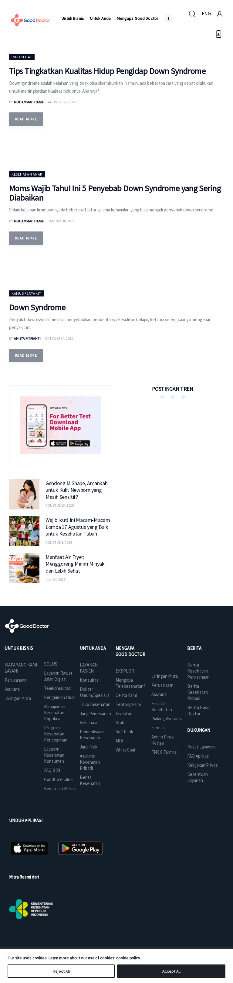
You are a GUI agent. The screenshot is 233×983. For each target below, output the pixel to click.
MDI (119, 741)
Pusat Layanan (201, 747)
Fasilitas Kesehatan (161, 706)
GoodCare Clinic (58, 779)
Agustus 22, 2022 (62, 102)
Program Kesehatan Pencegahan (55, 734)
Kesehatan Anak (27, 174)
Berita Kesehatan (90, 780)
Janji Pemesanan (95, 713)
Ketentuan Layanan (197, 777)
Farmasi (158, 728)
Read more (26, 119)
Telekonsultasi (57, 688)
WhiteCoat (126, 750)
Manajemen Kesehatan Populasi (54, 712)
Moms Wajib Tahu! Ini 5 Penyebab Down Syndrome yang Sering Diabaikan (115, 193)
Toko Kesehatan (95, 704)
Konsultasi (90, 680)
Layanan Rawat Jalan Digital (58, 676)
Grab (120, 722)
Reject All (61, 971)
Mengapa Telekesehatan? (130, 683)
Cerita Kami (126, 695)
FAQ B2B (52, 770)
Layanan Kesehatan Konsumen (54, 755)
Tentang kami (128, 704)
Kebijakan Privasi (202, 765)
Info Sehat (22, 57)
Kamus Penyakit (26, 293)
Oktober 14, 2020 (59, 338)
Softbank (124, 732)
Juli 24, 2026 (56, 579)
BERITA (194, 648)
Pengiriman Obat (59, 697)
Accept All (171, 971)
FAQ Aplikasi (198, 756)
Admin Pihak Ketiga (162, 740)
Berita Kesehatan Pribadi (197, 692)
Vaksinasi (88, 722)
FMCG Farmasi (164, 752)
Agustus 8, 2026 (59, 542)
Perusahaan (16, 680)
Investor (123, 713)
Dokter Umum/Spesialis (95, 692)
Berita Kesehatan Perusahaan (198, 671)
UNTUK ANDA (93, 648)
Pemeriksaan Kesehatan (92, 735)
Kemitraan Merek (60, 788)
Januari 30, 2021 (61, 221)
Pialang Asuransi (166, 718)
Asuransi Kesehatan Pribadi (90, 762)
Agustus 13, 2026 (60, 505)
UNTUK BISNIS (19, 648)
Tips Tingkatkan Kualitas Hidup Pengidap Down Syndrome (107, 70)
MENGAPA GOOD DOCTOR (130, 651)
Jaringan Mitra (18, 698)
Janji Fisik (88, 747)
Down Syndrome (37, 307)
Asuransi (12, 689)
